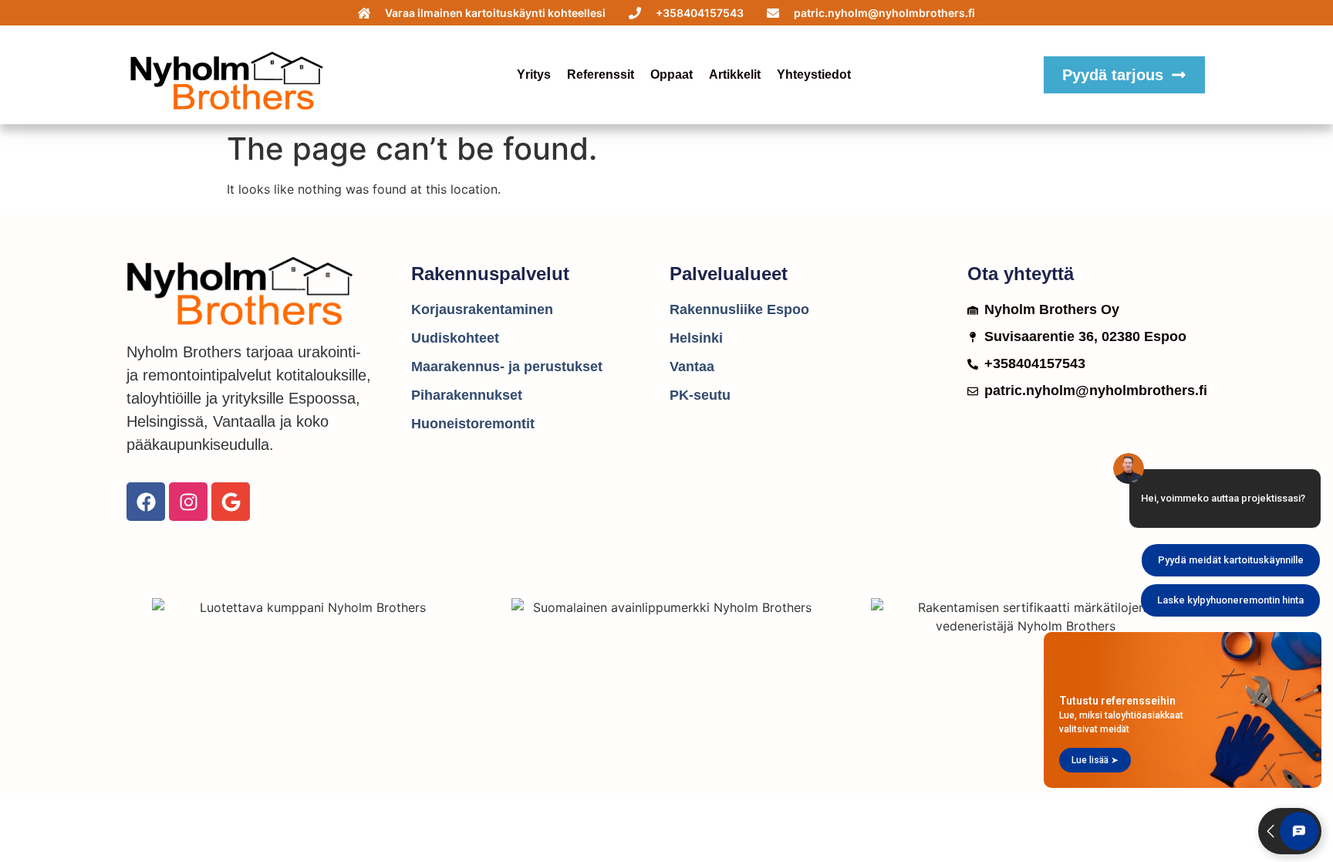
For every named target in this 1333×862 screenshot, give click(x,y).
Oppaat (671, 74)
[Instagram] (188, 501)
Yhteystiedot (814, 74)
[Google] (230, 501)
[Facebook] (146, 501)
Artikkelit (735, 74)
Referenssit (600, 74)
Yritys (534, 74)
